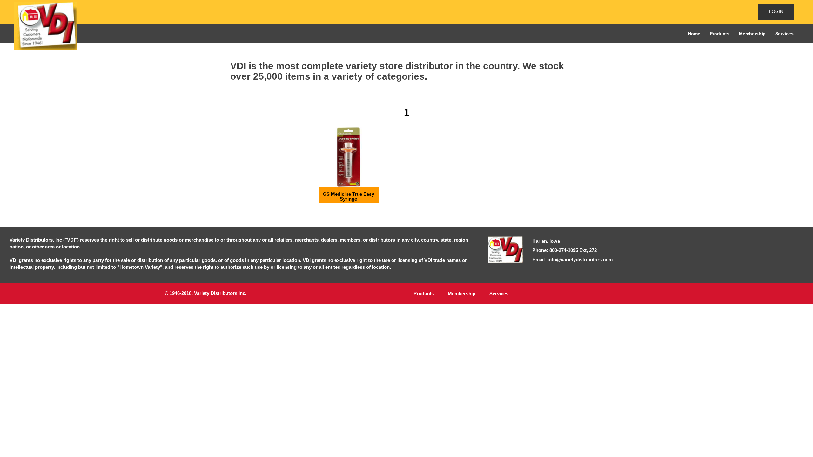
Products (719, 33)
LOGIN (776, 11)
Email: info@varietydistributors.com (572, 259)
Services (784, 33)
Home (694, 33)
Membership (752, 33)
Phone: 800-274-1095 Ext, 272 (564, 250)
